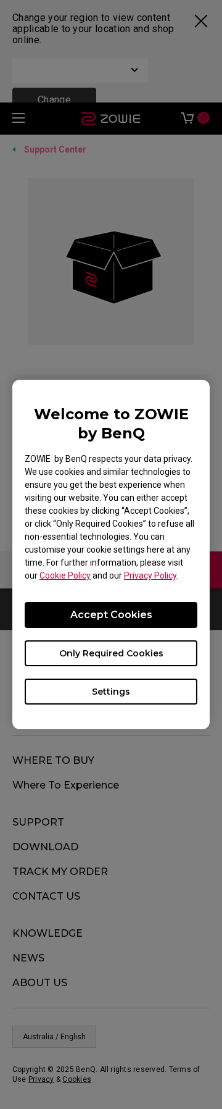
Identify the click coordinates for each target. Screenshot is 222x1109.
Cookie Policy (65, 575)
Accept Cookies (111, 615)
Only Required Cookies (111, 653)
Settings (111, 691)
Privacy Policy (150, 575)
